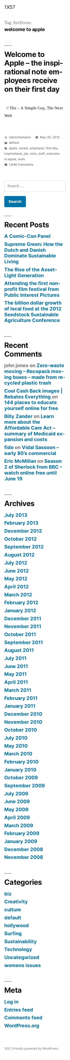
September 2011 (23, 642)
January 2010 (20, 770)
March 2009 (18, 825)
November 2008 (23, 857)
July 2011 (15, 658)
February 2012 (21, 602)
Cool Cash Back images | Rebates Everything (33, 394)
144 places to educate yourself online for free (31, 405)
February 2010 (21, 762)
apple (13, 148)
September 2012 (24, 547)
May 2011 (15, 674)
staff (41, 154)
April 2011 (16, 682)
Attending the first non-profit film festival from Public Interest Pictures (32, 289)
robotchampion (20, 137)
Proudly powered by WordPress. (35, 1048)
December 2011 (22, 618)
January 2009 (20, 841)
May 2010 (16, 746)
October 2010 (20, 730)
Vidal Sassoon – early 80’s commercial (31, 450)
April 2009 (17, 817)
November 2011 (22, 626)
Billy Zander (18, 416)
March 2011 (17, 690)
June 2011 (16, 666)
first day (52, 148)
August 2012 (19, 555)
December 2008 (23, 849)
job (26, 154)
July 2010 (15, 738)
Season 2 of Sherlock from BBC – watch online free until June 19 (33, 469)
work (21, 159)
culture (12, 910)
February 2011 (21, 698)
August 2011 (19, 650)
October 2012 (20, 539)
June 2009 (17, 801)
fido (9, 447)
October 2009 (21, 777)
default (14, 143)
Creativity (16, 901)
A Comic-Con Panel (27, 236)
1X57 (9, 7)
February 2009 (21, 833)
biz (7, 894)
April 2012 (16, 587)
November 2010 (23, 722)
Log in (11, 1002)
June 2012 (16, 571)
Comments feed (23, 1017)
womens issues (22, 965)
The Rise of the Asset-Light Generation (30, 272)
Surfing (13, 933)
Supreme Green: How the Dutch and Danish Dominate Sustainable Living (33, 252)
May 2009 (16, 809)
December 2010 (23, 714)
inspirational (13, 154)
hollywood (16, 925)
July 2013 (15, 515)
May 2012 (15, 579)
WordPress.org (21, 1026)
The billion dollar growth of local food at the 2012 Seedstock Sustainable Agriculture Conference (32, 311)
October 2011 (20, 634)
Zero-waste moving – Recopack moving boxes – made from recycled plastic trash (34, 374)
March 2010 (18, 754)
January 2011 (19, 706)
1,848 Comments (21, 164)
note (33, 154)
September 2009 (24, 785)
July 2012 (15, 563)
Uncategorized (21, 957)
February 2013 (21, 523)
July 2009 (16, 794)
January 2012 (20, 610)
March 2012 (18, 595)
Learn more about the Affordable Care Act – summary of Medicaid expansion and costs (34, 427)
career (23, 148)
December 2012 (23, 531)
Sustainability (20, 941)
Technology (18, 949)
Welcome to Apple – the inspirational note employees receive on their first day (33, 72)
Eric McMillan (20, 461)
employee (37, 148)
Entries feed (18, 1010)
